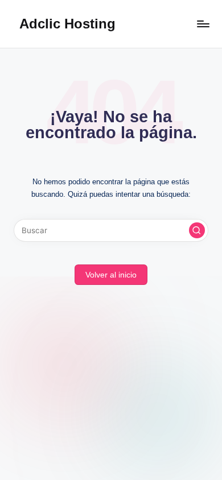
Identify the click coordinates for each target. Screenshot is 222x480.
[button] (197, 230)
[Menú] (202, 23)
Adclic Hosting (67, 23)
